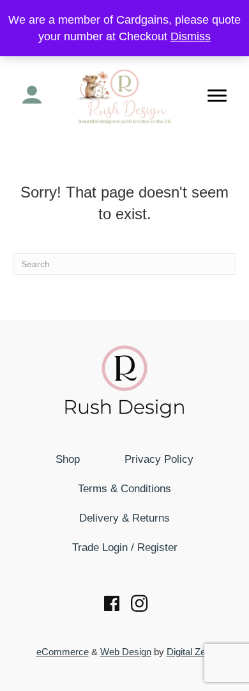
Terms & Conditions (124, 489)
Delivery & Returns (124, 518)
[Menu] (217, 96)
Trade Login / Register (124, 547)
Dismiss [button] (190, 36)
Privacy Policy (158, 459)
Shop (68, 459)
